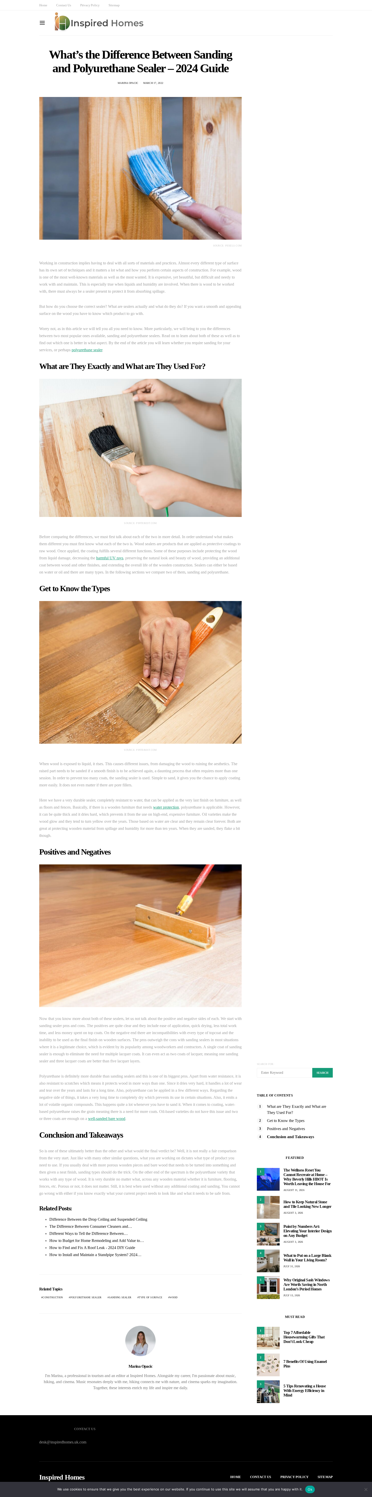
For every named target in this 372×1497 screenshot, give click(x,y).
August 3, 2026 (293, 1212)
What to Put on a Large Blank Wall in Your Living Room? (307, 1257)
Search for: (265, 1064)
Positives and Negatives (286, 1129)
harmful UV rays (109, 558)
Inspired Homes (62, 1477)
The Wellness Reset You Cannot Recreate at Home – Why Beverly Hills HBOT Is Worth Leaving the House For (307, 1177)
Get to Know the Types (285, 1120)
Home (43, 5)
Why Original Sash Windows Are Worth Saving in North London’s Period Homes (306, 1284)
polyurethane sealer (87, 350)
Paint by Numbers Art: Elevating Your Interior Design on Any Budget (307, 1231)
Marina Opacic (128, 83)
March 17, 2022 (153, 83)
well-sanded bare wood (106, 1118)
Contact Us (63, 5)
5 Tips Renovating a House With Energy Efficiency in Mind (304, 1390)
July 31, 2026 (291, 1266)
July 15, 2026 (291, 1295)
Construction (53, 1297)
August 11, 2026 (293, 1190)
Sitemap (114, 5)
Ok (310, 1489)
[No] (365, 1489)
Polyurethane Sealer (86, 1297)
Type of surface (150, 1297)
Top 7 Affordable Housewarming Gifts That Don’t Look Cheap (303, 1337)
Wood (173, 1297)
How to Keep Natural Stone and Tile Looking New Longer (307, 1204)
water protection (166, 807)
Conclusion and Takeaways (290, 1137)
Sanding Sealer (120, 1297)
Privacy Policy (90, 5)
